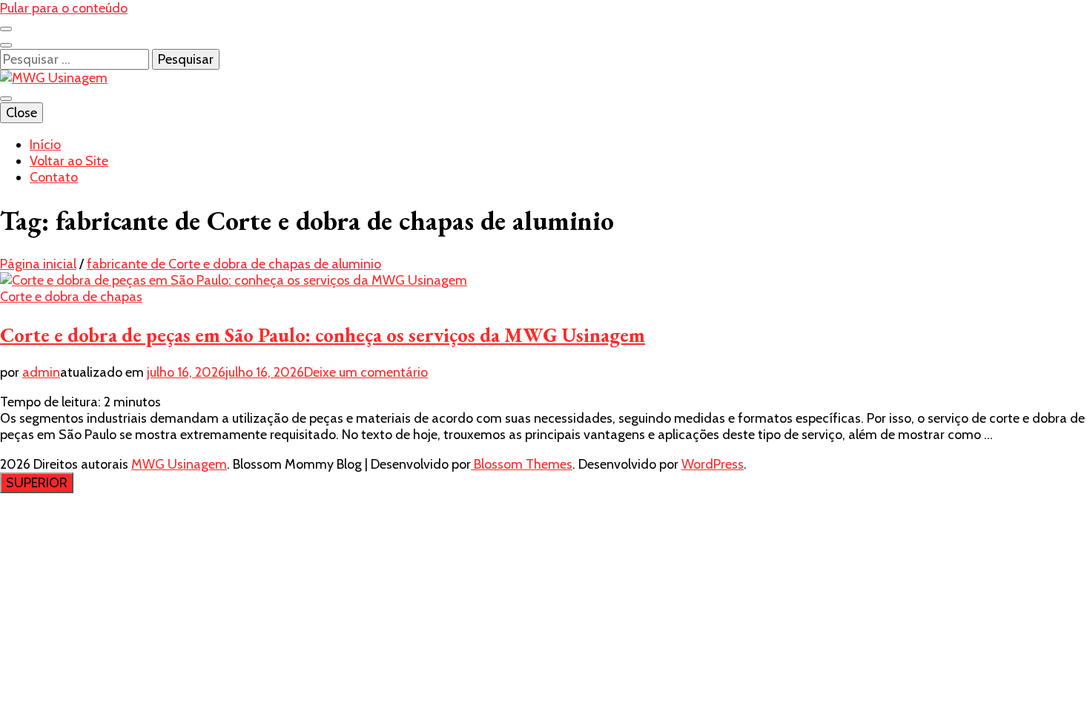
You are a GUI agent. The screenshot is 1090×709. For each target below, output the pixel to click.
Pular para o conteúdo (64, 8)
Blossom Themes (521, 464)
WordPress (712, 464)
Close (21, 113)
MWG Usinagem (179, 464)
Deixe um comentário (366, 372)
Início (45, 144)
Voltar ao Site (69, 161)
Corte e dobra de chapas (71, 296)
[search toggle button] (6, 45)
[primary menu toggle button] (6, 98)
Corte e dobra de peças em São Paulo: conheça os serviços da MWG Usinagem (322, 335)
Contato (54, 177)
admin (41, 372)
